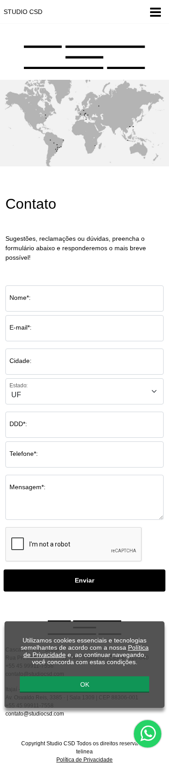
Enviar (84, 580)
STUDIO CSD (23, 11)
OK (84, 684)
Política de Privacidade (84, 760)
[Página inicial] (84, 56)
